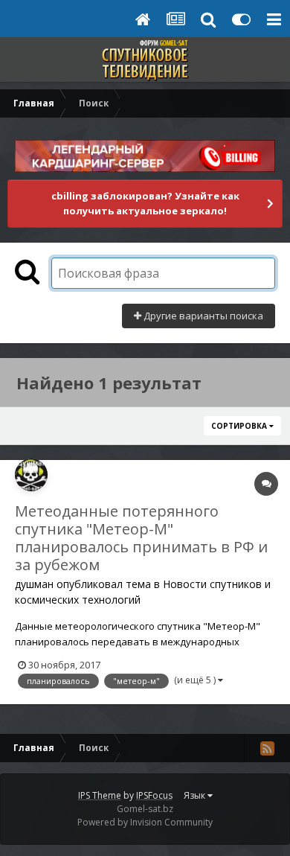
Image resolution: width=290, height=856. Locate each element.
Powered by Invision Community (145, 822)
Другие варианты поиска (202, 315)
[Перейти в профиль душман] (31, 475)
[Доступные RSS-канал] (267, 748)
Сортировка (240, 426)
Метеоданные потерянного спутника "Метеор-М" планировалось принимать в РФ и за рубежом (141, 538)
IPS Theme (99, 795)
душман (34, 584)
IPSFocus (154, 795)
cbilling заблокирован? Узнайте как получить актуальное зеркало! (145, 203)
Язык (195, 795)
